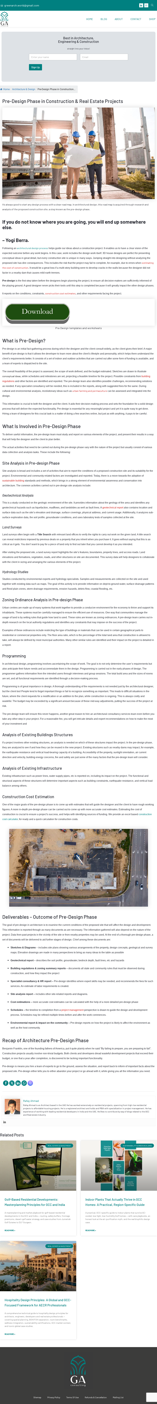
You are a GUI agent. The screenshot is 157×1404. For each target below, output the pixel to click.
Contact (135, 19)
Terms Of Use (72, 1397)
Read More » (10, 1230)
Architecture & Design (23, 89)
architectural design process (32, 248)
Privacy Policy (53, 1397)
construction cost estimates (60, 293)
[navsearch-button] (152, 5)
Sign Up (35, 67)
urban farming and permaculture (89, 390)
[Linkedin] (4, 1122)
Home (89, 19)
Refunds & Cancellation (96, 1397)
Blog (104, 19)
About (119, 19)
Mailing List (118, 1397)
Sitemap (37, 1397)
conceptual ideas (11, 376)
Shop (152, 19)
